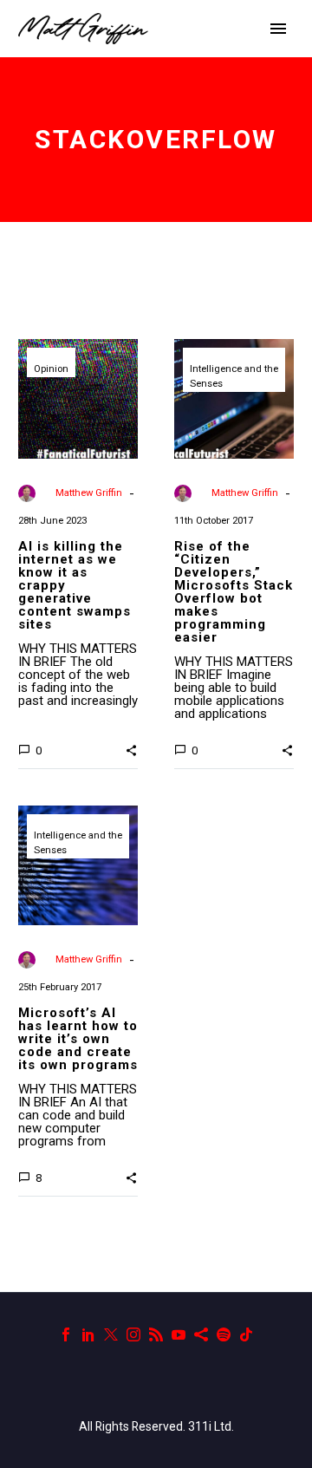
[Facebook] (66, 1334)
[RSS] (156, 1334)
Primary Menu (278, 29)
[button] (131, 749)
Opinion (51, 369)
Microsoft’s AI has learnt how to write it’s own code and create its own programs (78, 1039)
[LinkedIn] (88, 1334)
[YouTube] (178, 1334)
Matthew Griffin (88, 493)
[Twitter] (111, 1334)
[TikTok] (246, 1334)
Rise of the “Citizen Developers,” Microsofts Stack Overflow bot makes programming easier (233, 591)
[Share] (201, 1334)
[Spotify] (224, 1334)
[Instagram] (133, 1334)
